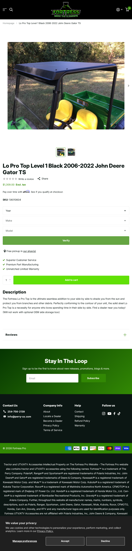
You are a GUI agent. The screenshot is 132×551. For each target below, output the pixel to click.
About (46, 411)
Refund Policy (82, 420)
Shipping (80, 416)
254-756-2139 (16, 411)
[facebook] (114, 413)
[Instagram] (103, 413)
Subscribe (93, 378)
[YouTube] (109, 413)
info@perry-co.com (19, 416)
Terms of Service (52, 430)
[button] (11, 277)
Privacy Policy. (45, 531)
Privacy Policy (51, 425)
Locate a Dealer (52, 416)
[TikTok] (119, 413)
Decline (105, 541)
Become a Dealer (52, 420)
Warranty (80, 425)
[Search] (11, 10)
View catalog (5, 9)
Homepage (8, 23)
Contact (79, 411)
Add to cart (71, 279)
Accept (65, 541)
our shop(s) (29, 251)
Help (78, 405)
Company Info (52, 405)
